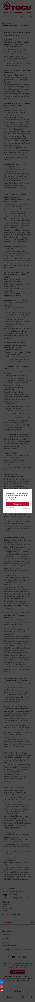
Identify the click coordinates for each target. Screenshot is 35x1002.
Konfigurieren (25, 508)
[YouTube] (2, 990)
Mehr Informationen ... (13, 499)
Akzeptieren (17, 504)
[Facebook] (2, 982)
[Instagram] (2, 986)
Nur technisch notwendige (10, 508)
